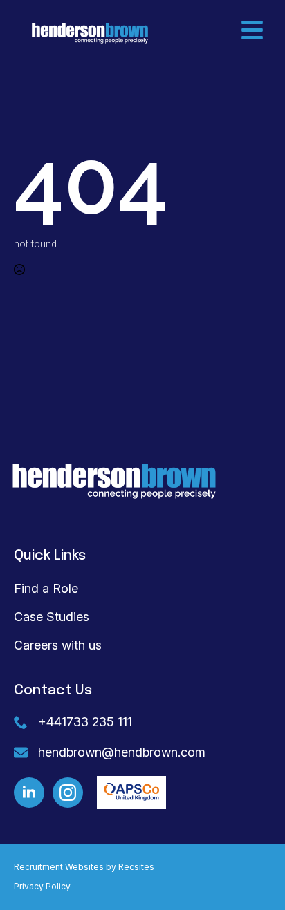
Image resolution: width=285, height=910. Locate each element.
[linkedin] (29, 792)
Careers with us (58, 645)
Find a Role (46, 588)
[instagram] (68, 792)
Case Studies (51, 616)
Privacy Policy (42, 886)
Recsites (136, 867)
